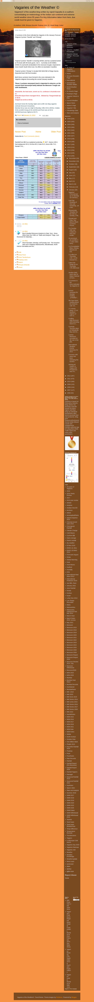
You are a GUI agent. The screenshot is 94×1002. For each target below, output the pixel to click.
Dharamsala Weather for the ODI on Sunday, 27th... (74, 213)
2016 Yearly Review (71, 494)
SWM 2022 (70, 805)
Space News (71, 103)
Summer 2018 (71, 793)
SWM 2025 (70, 808)
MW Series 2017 (72, 707)
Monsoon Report (72, 655)
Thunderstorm (71, 835)
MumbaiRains (71, 689)
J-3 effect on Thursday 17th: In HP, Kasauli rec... (73, 257)
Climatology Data (72, 110)
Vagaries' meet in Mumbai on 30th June (69, 981)
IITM (68, 572)
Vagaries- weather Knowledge (73, 50)
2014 (69, 153)
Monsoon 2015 (72, 627)
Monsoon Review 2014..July (72, 662)
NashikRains (71, 714)
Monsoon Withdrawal (70, 667)
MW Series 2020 (72, 709)
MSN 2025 (70, 675)
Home (38, 132)
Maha (68, 605)
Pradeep (69, 751)
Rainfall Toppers (72, 772)
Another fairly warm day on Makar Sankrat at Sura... (74, 275)
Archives (70, 510)
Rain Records (71, 758)
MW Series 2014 (72, 699)
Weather (69, 852)
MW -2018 (70, 692)
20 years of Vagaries (70, 487)
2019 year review (72, 500)
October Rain (71, 739)
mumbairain (70, 687)
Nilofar (69, 734)
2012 (69, 376)
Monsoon (70, 625)
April (70, 181)
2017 (69, 144)
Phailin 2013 (71, 744)
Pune (68, 753)
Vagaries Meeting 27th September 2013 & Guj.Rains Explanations (69, 961)
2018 (69, 141)
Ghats (69, 557)
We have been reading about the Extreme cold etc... (74, 303)
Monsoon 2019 (72, 632)
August (71, 170)
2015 (69, 150)
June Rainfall (71, 588)
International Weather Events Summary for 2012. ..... (73, 348)
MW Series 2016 (72, 704)
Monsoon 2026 (72, 650)
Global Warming (72, 560)
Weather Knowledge (70, 855)
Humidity (70, 569)
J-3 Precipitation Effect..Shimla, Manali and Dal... (74, 249)
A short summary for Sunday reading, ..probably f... (73, 294)
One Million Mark (72, 742)
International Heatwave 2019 (72, 580)
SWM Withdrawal (72, 813)
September (73, 167)
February (72, 187)
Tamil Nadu (70, 822)
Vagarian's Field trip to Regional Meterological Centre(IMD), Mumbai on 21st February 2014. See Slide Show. (69, 929)
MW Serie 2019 (72, 697)
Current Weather (72, 100)
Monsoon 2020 (72, 635)
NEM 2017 (70, 722)
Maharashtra (71, 607)
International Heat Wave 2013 (72, 575)
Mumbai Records (72, 684)
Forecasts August (72, 554)
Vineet (20, 267)
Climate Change (72, 530)
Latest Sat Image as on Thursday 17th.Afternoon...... (74, 266)
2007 (69, 390)
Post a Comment (23, 123)
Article (69, 513)
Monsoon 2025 (72, 647)
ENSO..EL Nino (72, 548)
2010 (69, 381)
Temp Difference (72, 829)
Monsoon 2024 (72, 645)
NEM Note (70, 729)
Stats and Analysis (73, 113)
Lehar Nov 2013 (72, 598)
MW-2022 (70, 712)
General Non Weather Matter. (72, 83)
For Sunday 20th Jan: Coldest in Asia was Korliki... (72, 231)
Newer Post (20, 132)
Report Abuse (70, 875)
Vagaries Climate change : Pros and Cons (73, 55)
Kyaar (69, 595)
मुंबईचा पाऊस (70, 871)
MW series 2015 (72, 702)
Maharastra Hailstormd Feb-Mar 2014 (72, 611)
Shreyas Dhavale (23, 265)
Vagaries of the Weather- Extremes (72, 45)
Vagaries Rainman (73, 847)
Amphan (69, 505)
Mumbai (69, 678)
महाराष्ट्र (69, 869)
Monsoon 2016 (72, 630)
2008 (69, 387)
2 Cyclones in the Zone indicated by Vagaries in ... (74, 284)
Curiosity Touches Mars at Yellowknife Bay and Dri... (74, 329)
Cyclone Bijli (71, 535)
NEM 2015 (70, 717)
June (71, 175)
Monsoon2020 (71, 670)
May (70, 178)
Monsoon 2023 (72, 642)
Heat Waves (71, 565)
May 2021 (70, 622)
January (72, 190)
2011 (69, 379)
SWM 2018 (70, 798)
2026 (69, 119)
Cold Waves (71, 533)
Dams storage (71, 538)
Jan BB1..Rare (71, 583)
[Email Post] (40, 115)
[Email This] (43, 115)
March (71, 184)
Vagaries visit (71, 850)
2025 (69, 121)
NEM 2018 (70, 724)
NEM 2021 (70, 727)
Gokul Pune (22, 255)
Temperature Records (71, 832)
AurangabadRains (73, 515)
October (72, 164)
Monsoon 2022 (72, 640)
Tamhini (69, 819)
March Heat (70, 616)
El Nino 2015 (71, 545)
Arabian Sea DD (72, 508)
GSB (19, 252)
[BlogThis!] (44, 115)
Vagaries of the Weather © (36, 7)
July (70, 173)
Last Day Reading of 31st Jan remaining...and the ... (74, 204)
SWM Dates (71, 810)
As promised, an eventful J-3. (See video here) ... (73, 240)
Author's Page (71, 105)
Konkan (69, 593)
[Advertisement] (73, 888)
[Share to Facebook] (46, 115)
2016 (69, 147)
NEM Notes (70, 732)
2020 (69, 136)
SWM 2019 (70, 800)
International (71, 80)
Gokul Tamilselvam (24, 257)
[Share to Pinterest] (47, 115)
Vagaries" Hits (71, 108)
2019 (69, 139)
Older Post (56, 132)
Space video (71, 788)
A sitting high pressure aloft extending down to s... (74, 321)
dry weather (71, 543)
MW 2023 (70, 694)
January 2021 (71, 585)
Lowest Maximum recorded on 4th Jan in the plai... (73, 338)
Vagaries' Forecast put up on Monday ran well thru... (74, 194)
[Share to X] (45, 115)
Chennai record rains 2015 (72, 523)
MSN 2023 (70, 673)
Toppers (69, 838)
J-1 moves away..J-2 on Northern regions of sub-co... (73, 312)
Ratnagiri (70, 774)
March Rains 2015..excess (71, 619)
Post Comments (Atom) (31, 136)
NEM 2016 (70, 719)
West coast (70, 861)
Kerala (69, 590)
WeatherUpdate (72, 859)
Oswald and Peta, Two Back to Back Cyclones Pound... (73, 222)
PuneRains (70, 756)
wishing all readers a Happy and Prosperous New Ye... (73, 368)
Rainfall (69, 761)
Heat (68, 562)
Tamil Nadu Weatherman (71, 825)
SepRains (70, 785)
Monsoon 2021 (72, 637)
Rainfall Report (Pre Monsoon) (72, 764)
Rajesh (20, 262)
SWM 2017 (70, 795)
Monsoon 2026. (72, 652)
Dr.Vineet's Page (72, 91)
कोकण (68, 866)
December (72, 158)
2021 (69, 133)
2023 (69, 127)
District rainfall (71, 540)
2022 (69, 130)
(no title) (25, 224)
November (72, 161)
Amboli (69, 503)
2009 (69, 384)
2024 (69, 124)
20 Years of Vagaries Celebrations (71, 69)
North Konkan (71, 737)
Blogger (74, 997)
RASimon (59, 997)
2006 (69, 393)
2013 (69, 156)
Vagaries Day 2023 (73, 845)
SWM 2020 (70, 803)
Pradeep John (22, 260)
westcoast (70, 864)
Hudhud (69, 567)
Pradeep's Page (72, 94)
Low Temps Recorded (70, 601)
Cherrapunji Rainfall (70, 527)
